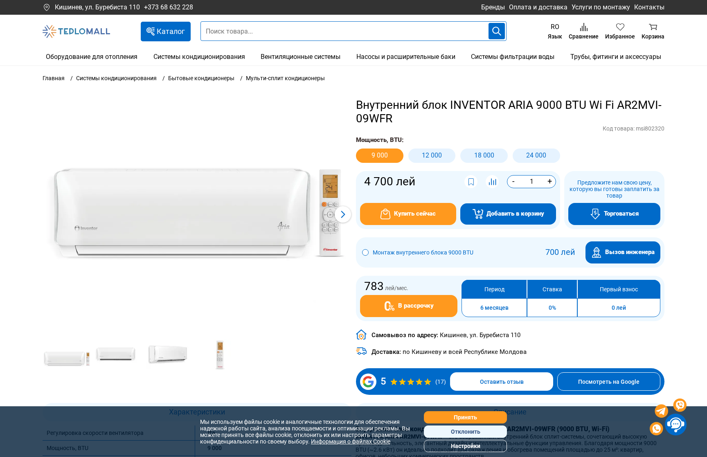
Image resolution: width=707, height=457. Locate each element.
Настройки (465, 446)
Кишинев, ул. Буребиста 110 (97, 7)
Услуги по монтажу (601, 7)
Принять (465, 417)
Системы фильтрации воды (512, 57)
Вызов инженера (630, 252)
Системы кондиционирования (199, 57)
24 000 (536, 155)
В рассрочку (416, 305)
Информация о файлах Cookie (350, 441)
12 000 (432, 155)
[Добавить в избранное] (470, 181)
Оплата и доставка (538, 7)
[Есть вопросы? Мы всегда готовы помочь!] (668, 418)
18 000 (484, 155)
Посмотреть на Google (608, 381)
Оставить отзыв (502, 381)
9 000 (380, 155)
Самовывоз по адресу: (446, 335)
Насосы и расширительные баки (405, 57)
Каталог (171, 31)
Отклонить (465, 431)
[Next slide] (343, 214)
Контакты (649, 7)
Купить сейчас (415, 213)
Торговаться (621, 213)
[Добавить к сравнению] (492, 181)
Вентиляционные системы (300, 57)
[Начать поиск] (497, 31)
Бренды (493, 7)
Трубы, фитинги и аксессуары (615, 57)
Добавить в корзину (515, 213)
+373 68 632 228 (168, 7)
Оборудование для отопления (91, 57)
